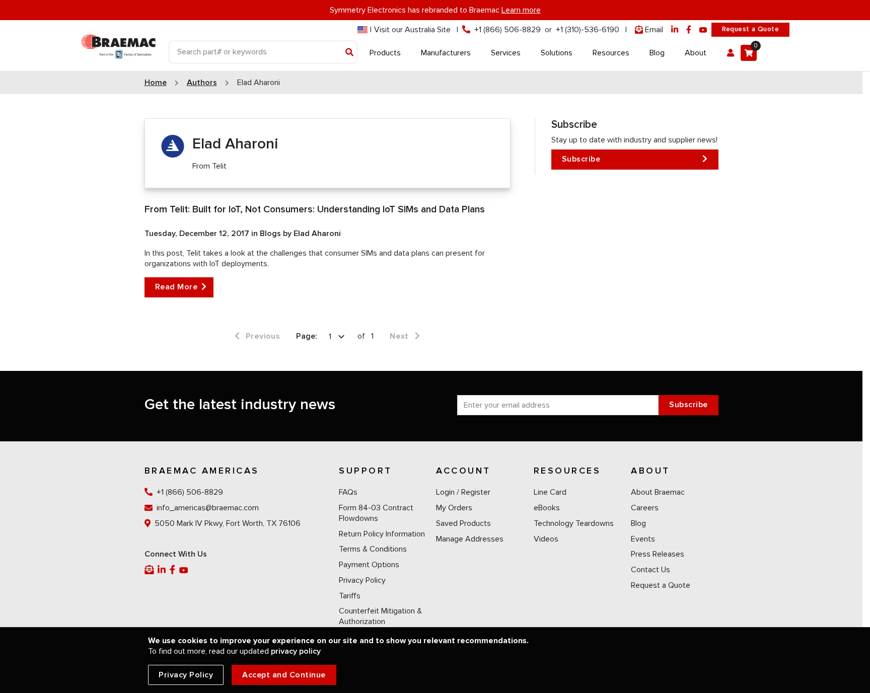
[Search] (349, 53)
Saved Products (463, 523)
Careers (645, 508)
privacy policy (296, 651)
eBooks (547, 508)
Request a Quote (750, 29)
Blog (638, 523)
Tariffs (349, 596)
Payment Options (369, 565)
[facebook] (688, 30)
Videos (546, 539)
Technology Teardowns (574, 523)
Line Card (550, 492)
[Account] (730, 53)
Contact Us (650, 570)
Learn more (521, 10)
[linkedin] (674, 30)
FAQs (348, 492)
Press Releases (657, 554)
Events (643, 539)
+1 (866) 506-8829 (507, 30)
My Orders (454, 508)
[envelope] (150, 570)
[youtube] (703, 30)
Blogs (271, 233)
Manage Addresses (469, 539)
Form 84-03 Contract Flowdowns (376, 513)
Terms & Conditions (373, 549)
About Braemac (658, 492)
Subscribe (581, 159)
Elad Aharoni (317, 233)
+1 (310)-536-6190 (587, 30)
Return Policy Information (382, 534)
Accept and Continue (284, 675)
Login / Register (463, 492)
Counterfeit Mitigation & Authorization (380, 616)
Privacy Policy (362, 580)
